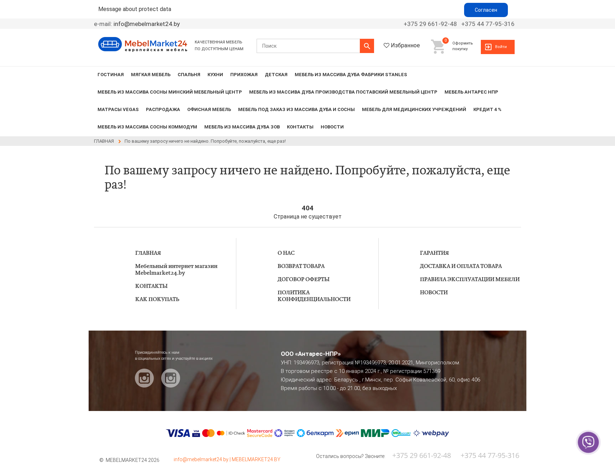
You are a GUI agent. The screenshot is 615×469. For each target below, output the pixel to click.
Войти (501, 46)
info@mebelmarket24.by (147, 23)
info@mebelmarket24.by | (203, 459)
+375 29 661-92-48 (430, 23)
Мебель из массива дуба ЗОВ (242, 127)
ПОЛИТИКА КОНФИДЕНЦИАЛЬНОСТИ (314, 296)
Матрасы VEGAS (118, 109)
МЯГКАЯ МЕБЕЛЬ (150, 74)
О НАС (286, 253)
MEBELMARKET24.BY (256, 459)
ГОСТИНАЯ (111, 74)
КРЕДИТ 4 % (487, 109)
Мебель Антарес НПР (471, 92)
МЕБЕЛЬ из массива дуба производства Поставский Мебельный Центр (343, 92)
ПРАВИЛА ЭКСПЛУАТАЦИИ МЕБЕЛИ (470, 279)
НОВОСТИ (332, 127)
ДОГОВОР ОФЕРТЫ (304, 279)
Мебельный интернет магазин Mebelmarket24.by (176, 269)
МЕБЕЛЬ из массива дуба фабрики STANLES (351, 74)
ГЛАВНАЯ (148, 253)
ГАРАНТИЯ (434, 253)
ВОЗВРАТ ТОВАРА (301, 266)
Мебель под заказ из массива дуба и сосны (296, 109)
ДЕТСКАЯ (276, 74)
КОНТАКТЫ (300, 127)
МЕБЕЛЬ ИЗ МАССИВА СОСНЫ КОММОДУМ (147, 127)
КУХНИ (215, 74)
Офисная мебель (209, 109)
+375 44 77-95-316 (488, 23)
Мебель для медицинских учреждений (414, 109)
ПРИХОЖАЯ (244, 74)
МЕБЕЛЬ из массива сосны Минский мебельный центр (170, 92)
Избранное (405, 45)
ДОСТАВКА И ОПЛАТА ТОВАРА (461, 266)
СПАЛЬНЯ (189, 74)
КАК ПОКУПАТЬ (157, 299)
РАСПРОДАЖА (163, 109)
